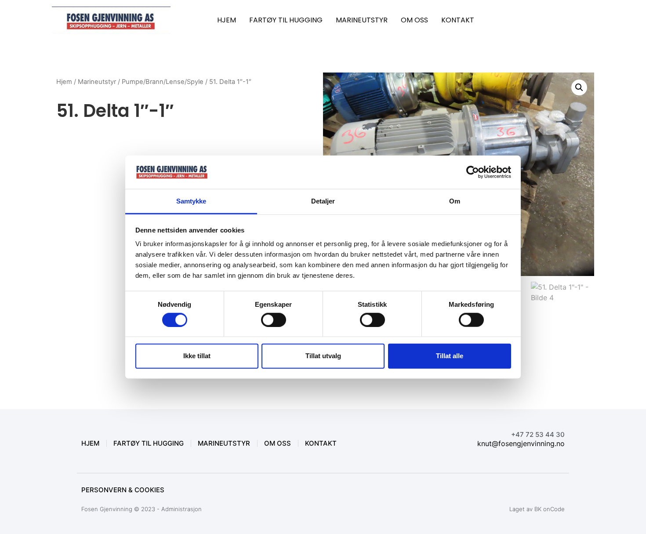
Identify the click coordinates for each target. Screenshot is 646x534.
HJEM (226, 20)
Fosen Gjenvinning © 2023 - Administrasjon (141, 508)
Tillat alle (449, 356)
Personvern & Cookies (122, 490)
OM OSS (414, 20)
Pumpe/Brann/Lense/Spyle (162, 82)
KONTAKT (457, 20)
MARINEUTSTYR (362, 20)
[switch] (273, 319)
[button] (579, 87)
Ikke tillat (196, 356)
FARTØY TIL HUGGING (286, 20)
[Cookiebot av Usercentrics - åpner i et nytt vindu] (472, 172)
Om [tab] (454, 201)
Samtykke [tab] (191, 201)
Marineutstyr (97, 82)
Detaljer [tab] (323, 201)
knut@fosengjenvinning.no (521, 443)
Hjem (64, 82)
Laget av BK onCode (537, 508)
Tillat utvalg (323, 356)
